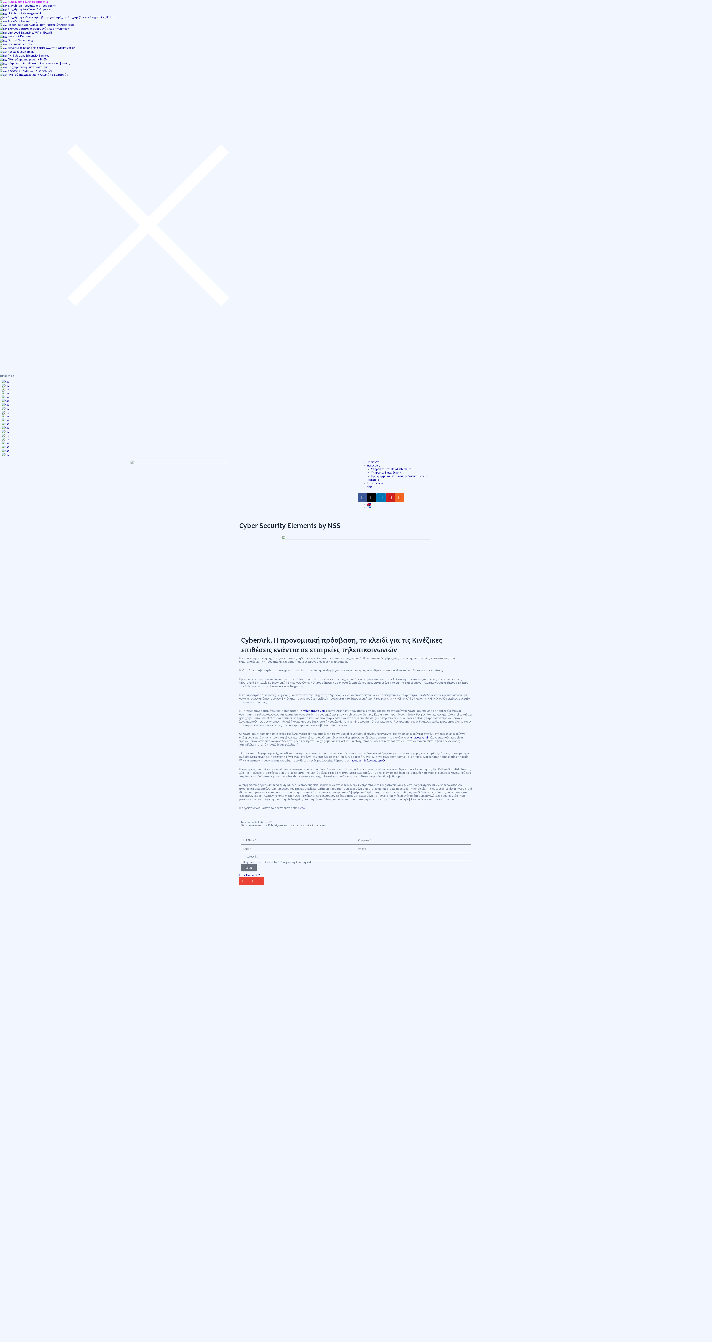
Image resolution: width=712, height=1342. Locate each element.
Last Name (310, 670)
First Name (310, 652)
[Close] (405, 609)
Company (310, 689)
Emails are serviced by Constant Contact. (383, 713)
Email (307, 634)
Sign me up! (356, 726)
